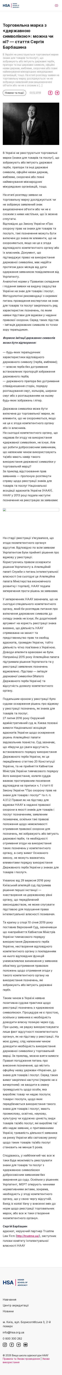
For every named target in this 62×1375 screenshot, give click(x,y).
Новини (8, 1311)
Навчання (9, 1299)
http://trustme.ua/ (28, 1236)
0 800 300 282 (12, 1338)
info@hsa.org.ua (13, 1332)
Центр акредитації (16, 1305)
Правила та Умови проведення (21, 1358)
